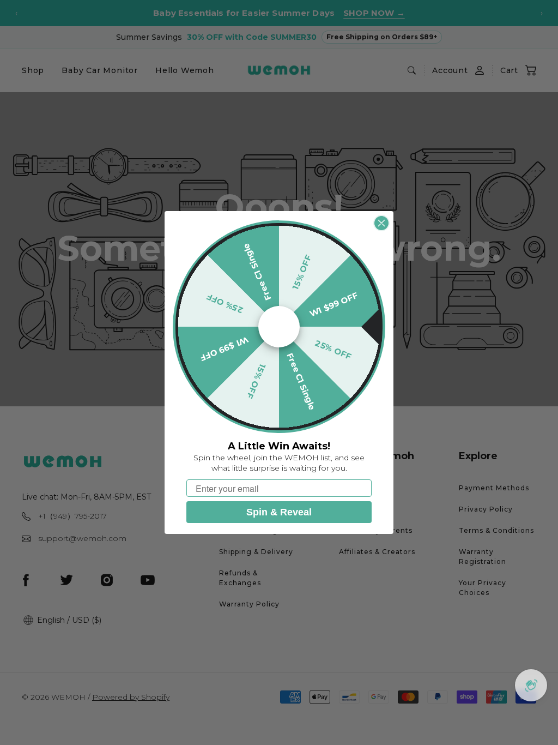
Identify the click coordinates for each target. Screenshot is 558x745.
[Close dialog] (381, 223)
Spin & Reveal (279, 512)
